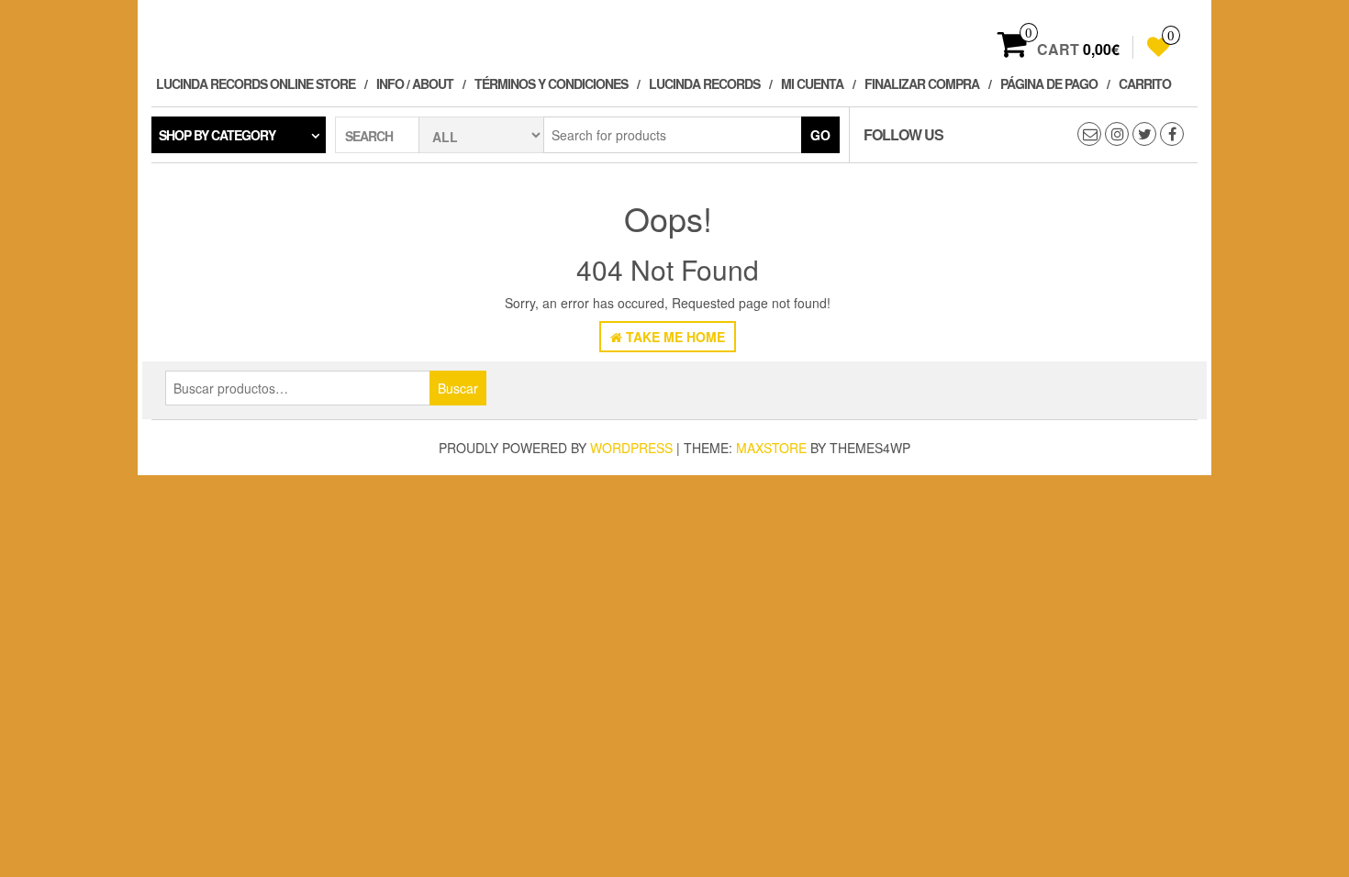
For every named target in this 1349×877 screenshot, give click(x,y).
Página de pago (1049, 83)
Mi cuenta (812, 83)
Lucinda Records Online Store (255, 83)
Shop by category (217, 135)
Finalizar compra (921, 83)
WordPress (631, 447)
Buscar (458, 388)
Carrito (1145, 83)
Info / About (414, 83)
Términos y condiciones (551, 83)
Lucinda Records (704, 83)
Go (820, 135)
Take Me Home (673, 336)
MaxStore (771, 447)
